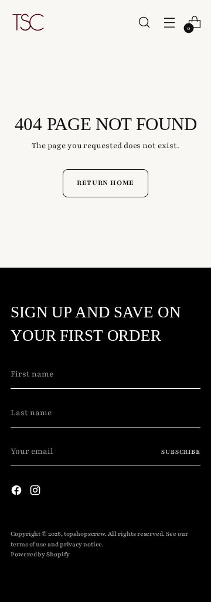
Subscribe (180, 451)
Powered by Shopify (40, 554)
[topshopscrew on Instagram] (36, 492)
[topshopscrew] (28, 22)
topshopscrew (84, 533)
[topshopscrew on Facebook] (18, 492)
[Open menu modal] (169, 23)
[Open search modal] (144, 23)
